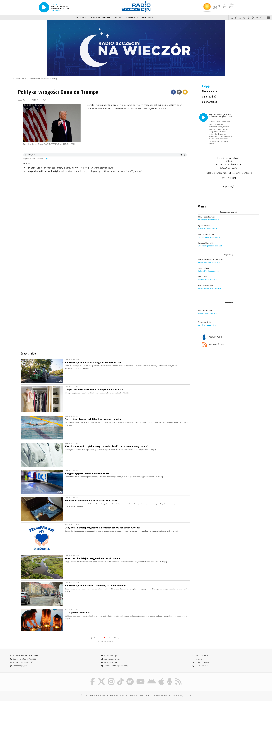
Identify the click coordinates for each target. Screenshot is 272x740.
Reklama (141, 17)
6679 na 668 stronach (105, 641)
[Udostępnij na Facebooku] (173, 92)
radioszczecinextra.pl (112, 659)
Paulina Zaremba (38, 99)
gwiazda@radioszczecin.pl (209, 262)
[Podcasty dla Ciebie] (169, 678)
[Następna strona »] (119, 638)
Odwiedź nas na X (240, 17)
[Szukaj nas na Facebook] (92, 678)
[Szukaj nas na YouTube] (140, 678)
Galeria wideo (209, 102)
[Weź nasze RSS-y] (178, 678)
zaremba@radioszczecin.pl (209, 288)
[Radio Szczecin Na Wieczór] (136, 48)
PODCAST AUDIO (215, 337)
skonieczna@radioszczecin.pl (210, 237)
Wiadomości (82, 17)
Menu (268, 17)
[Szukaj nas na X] (101, 678)
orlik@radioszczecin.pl (207, 325)
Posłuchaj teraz (201, 655)
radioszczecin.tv (110, 662)
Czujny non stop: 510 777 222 (24, 659)
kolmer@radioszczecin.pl (208, 271)
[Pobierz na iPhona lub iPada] (161, 678)
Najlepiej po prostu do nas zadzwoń (231, 17)
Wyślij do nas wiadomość (257, 17)
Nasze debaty (209, 91)
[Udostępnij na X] (179, 92)
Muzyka (106, 17)
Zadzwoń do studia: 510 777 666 (25, 655)
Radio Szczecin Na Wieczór (39, 79)
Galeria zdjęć (209, 96)
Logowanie (199, 659)
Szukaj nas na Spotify (253, 17)
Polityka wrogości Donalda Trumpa (58, 91)
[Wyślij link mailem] (185, 92)
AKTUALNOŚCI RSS (216, 344)
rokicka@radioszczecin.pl (208, 228)
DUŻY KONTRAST (202, 666)
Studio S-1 (130, 17)
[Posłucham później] (47, 158)
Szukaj (261, 17)
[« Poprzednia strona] (91, 638)
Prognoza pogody (20, 666)
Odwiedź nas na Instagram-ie (244, 17)
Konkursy (118, 17)
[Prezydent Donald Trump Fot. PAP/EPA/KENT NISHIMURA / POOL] (52, 123)
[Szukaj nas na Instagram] (111, 678)
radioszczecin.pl (110, 655)
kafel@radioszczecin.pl (207, 313)
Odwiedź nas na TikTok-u (248, 17)
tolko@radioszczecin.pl (207, 279)
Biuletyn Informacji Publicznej (116, 666)
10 (115, 637)
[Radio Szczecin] (136, 7)
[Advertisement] (43, 719)
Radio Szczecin (21, 79)
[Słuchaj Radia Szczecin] (44, 7)
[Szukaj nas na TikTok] (120, 678)
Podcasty (95, 17)
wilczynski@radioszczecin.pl (210, 246)
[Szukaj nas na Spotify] (130, 678)
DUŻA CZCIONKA (202, 662)
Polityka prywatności (160, 695)
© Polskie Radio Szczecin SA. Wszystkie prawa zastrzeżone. (103, 695)
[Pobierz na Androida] (151, 678)
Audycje (54, 79)
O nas (151, 17)
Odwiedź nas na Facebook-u (236, 17)
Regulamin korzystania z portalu (138, 695)
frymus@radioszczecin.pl (208, 220)
